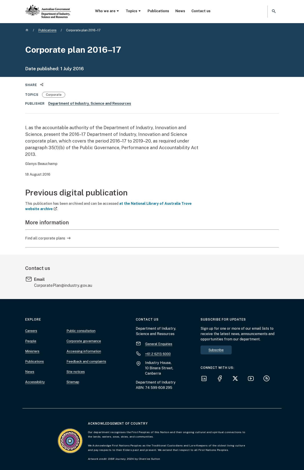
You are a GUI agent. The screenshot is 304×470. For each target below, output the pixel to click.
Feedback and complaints (86, 361)
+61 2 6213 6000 (158, 354)
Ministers (32, 351)
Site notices (76, 372)
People (30, 341)
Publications (158, 11)
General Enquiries (158, 344)
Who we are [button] (105, 11)
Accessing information (84, 351)
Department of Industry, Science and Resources (89, 103)
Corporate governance (84, 341)
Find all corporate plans (45, 238)
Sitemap (73, 382)
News (180, 11)
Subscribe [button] (216, 350)
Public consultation (81, 331)
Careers (31, 331)
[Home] (48, 8)
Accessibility (35, 382)
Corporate (53, 94)
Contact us (201, 11)
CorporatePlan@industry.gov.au (63, 285)
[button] (273, 11)
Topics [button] (131, 11)
